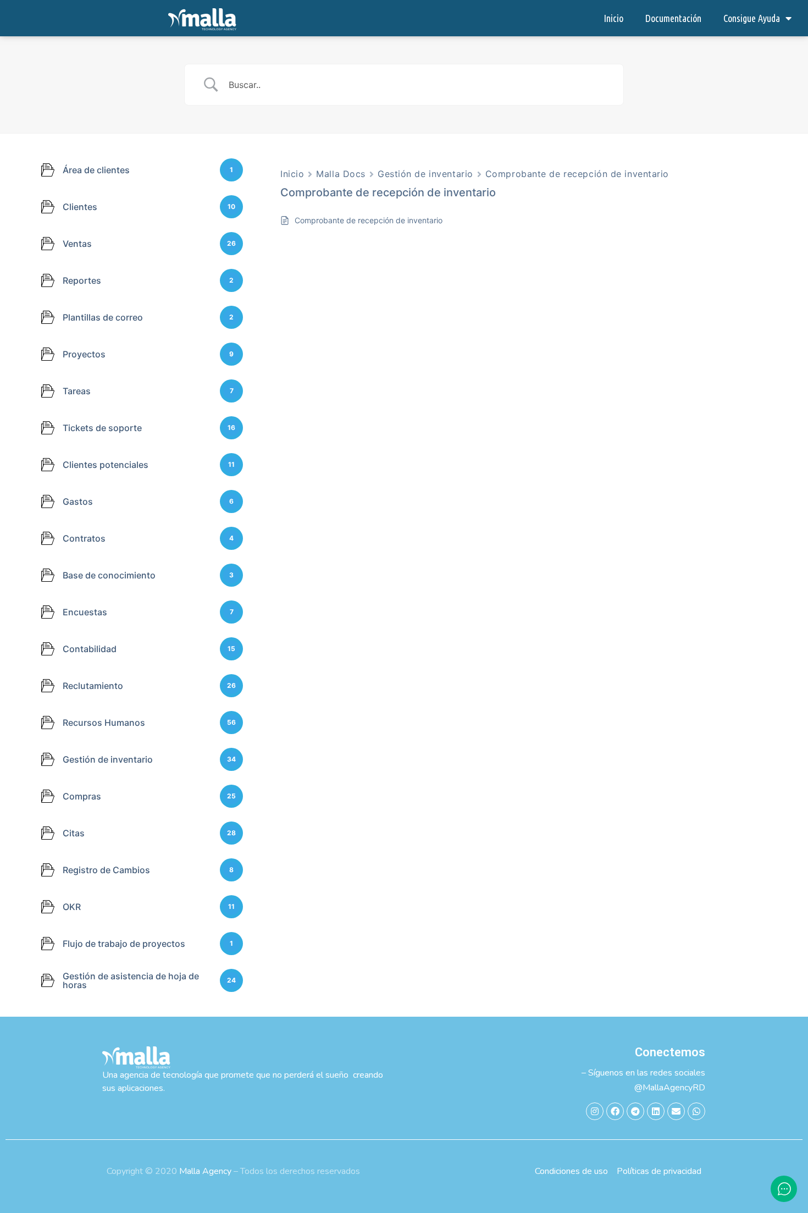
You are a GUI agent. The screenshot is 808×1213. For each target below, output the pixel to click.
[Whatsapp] (696, 1111)
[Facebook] (615, 1111)
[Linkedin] (656, 1111)
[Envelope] (676, 1111)
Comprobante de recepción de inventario (577, 173)
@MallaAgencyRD (669, 1088)
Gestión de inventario (425, 173)
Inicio (613, 18)
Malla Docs (341, 173)
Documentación (673, 18)
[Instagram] (595, 1111)
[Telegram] (635, 1111)
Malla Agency (205, 1171)
